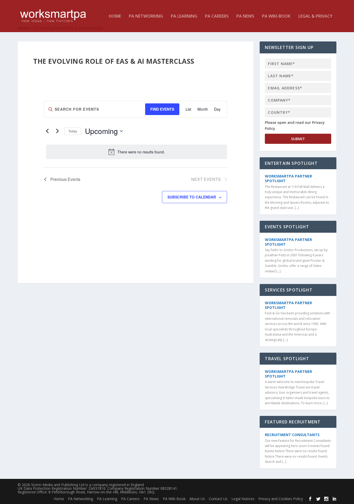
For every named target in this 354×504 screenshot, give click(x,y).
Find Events (162, 109)
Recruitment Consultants (292, 434)
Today (72, 131)
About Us (197, 498)
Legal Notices (242, 498)
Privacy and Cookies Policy (280, 498)
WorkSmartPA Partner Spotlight (288, 178)
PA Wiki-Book (276, 16)
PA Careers (217, 16)
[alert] (136, 152)
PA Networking (146, 16)
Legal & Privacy (315, 16)
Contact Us (218, 498)
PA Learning (184, 16)
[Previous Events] (47, 131)
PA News (245, 16)
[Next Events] (57, 131)
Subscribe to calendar (191, 197)
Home (115, 16)
